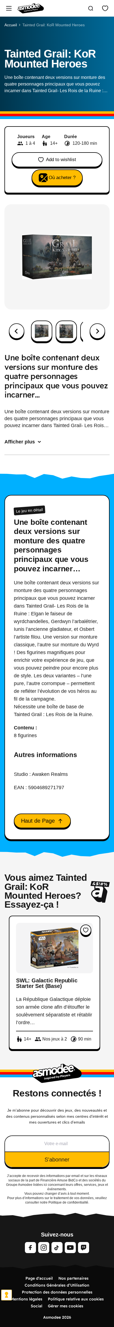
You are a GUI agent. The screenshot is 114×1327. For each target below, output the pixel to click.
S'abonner (57, 1159)
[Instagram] (43, 1247)
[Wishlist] (105, 8)
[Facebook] (30, 1247)
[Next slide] (97, 331)
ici (45, 1185)
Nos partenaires (73, 1278)
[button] (41, 331)
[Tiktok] (57, 1247)
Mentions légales (26, 1299)
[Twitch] (83, 1247)
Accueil (10, 25)
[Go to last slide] (16, 331)
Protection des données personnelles (57, 1292)
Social (36, 1305)
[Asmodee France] (31, 8)
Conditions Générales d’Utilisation (57, 1285)
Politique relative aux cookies (76, 1299)
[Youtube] (70, 1247)
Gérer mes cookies (65, 1305)
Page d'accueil (39, 1278)
